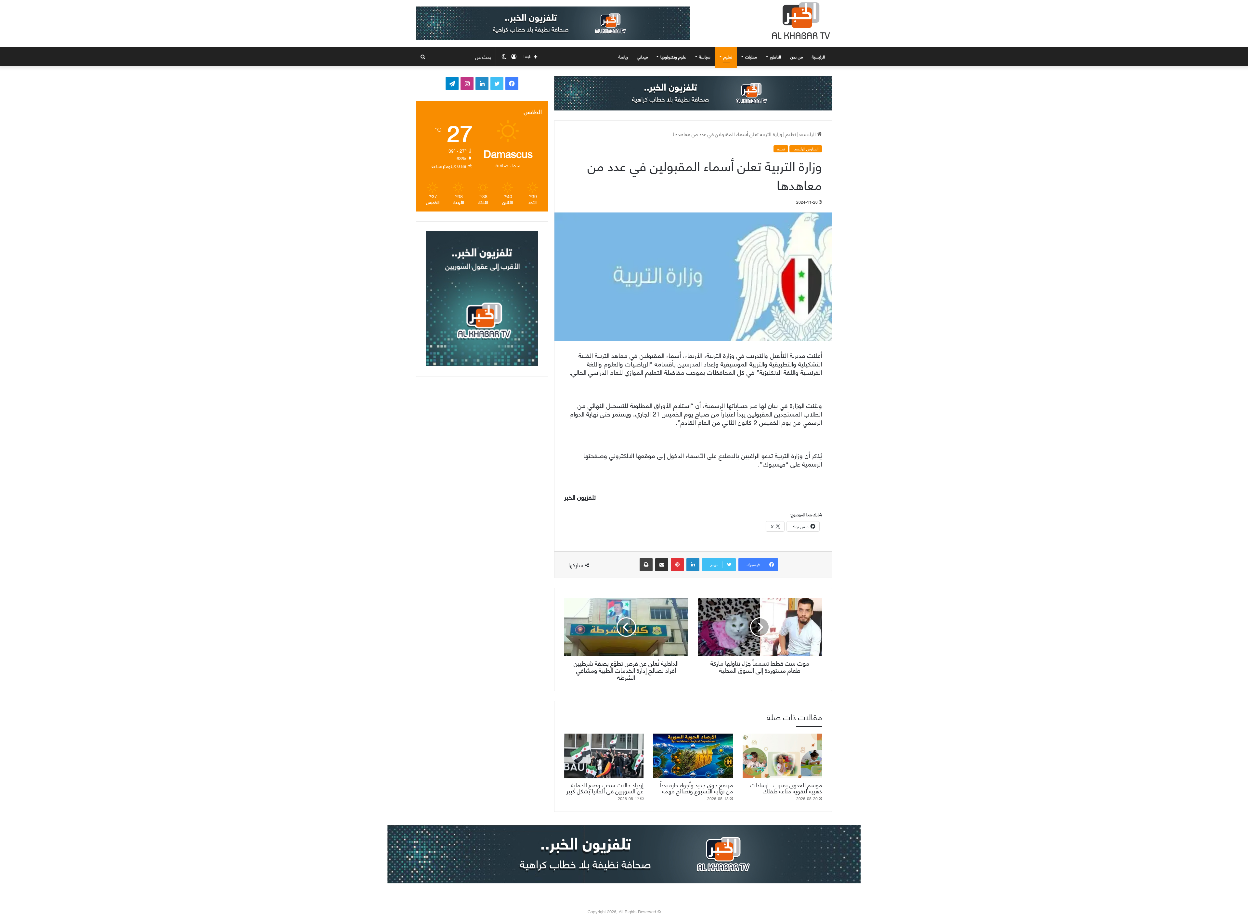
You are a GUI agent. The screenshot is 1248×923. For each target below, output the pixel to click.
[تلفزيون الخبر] (799, 20)
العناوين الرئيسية (806, 148)
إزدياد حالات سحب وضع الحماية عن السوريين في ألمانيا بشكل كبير (605, 787)
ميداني (642, 56)
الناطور (775, 56)
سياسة (704, 56)
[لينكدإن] (692, 564)
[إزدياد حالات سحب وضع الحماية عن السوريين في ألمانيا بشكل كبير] (604, 756)
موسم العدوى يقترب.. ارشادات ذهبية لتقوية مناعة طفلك (786, 787)
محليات (751, 56)
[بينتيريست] (677, 564)
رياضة (623, 56)
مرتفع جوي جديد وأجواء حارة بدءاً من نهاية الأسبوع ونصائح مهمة (696, 787)
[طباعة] (646, 564)
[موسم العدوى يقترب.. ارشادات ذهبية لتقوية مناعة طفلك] (782, 756)
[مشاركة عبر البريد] (661, 564)
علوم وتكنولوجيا (673, 56)
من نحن (796, 56)
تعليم (727, 56)
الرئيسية (819, 56)
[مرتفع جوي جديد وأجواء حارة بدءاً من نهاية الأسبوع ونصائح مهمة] (693, 756)
